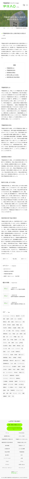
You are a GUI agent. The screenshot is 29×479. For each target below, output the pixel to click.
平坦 (13, 330)
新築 (4, 318)
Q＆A (10, 333)
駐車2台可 (11, 360)
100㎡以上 (17, 330)
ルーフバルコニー (9, 372)
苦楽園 (13, 324)
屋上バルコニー (18, 360)
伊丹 (9, 348)
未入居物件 (14, 366)
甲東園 (15, 336)
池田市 (7, 318)
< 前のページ (5, 258)
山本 (22, 345)
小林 (22, 336)
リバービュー (5, 378)
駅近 (23, 339)
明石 (24, 387)
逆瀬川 (12, 321)
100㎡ (16, 342)
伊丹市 (4, 339)
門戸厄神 (9, 324)
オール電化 (8, 330)
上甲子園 (20, 342)
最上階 (12, 354)
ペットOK (5, 348)
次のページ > (24, 258)
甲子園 (12, 339)
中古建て (22, 369)
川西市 (12, 342)
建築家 (14, 345)
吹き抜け (16, 372)
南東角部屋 (5, 357)
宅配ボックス (21, 372)
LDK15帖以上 (21, 384)
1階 (22, 348)
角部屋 (19, 327)
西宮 (9, 321)
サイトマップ (22, 467)
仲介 (7, 336)
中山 (8, 339)
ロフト (16, 387)
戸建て (9, 396)
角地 (15, 363)
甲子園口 (19, 357)
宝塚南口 (9, 327)
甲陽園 (17, 324)
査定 (4, 393)
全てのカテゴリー (7, 269)
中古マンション (18, 321)
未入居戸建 (5, 345)
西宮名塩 (18, 345)
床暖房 (18, 369)
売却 (24, 333)
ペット (11, 336)
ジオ (4, 330)
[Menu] (26, 5)
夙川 (21, 324)
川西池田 (14, 357)
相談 (7, 393)
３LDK (12, 363)
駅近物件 (17, 375)
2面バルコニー (21, 354)
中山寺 (14, 369)
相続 (10, 393)
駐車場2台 (18, 378)
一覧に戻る (14, 258)
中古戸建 (4, 327)
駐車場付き (18, 351)
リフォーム (13, 315)
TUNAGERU (23, 330)
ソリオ (20, 339)
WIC (4, 372)
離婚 (23, 393)
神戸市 (4, 324)
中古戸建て (20, 318)
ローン (20, 393)
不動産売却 (13, 390)
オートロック (5, 375)
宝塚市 (21, 333)
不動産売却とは (10, 68)
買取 (4, 336)
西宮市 (16, 339)
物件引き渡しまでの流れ (13, 75)
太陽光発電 (11, 381)
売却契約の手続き (11, 72)
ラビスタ (4, 342)
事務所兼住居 (5, 360)
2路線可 (16, 381)
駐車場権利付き (6, 363)
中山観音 (14, 327)
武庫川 (4, 351)
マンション (15, 393)
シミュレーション (19, 390)
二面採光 (9, 369)
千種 (23, 321)
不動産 (13, 333)
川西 (9, 342)
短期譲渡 (4, 396)
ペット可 (22, 315)
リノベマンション (21, 363)
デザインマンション (7, 366)
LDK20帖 (4, 369)
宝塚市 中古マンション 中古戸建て (12, 276)
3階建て (19, 366)
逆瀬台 (4, 390)
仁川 (15, 318)
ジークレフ (18, 348)
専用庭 (16, 384)
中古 (13, 396)
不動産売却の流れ (11, 70)
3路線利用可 (12, 375)
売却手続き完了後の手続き (13, 77)
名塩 (18, 336)
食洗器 (16, 354)
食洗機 (23, 366)
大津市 (12, 318)
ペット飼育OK (10, 387)
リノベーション (6, 315)
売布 (22, 327)
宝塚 (8, 390)
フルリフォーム (22, 381)
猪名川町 (17, 315)
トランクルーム (6, 354)
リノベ (13, 348)
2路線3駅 (5, 384)
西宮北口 (4, 321)
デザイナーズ (12, 378)
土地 (17, 333)
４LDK (8, 351)
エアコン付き (10, 384)
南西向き (4, 387)
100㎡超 (12, 351)
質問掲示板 (5, 333)
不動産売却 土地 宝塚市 (9, 271)
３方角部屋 (5, 381)
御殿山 (23, 360)
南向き (10, 357)
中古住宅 (20, 387)
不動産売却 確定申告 (8, 273)
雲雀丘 (10, 345)
